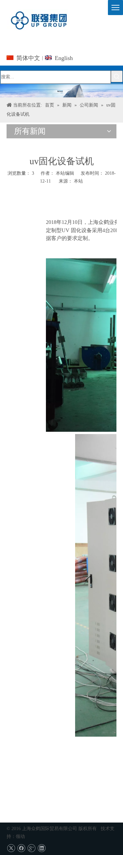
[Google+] (31, 848)
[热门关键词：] (117, 76)
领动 (20, 836)
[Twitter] (11, 848)
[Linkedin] (41, 848)
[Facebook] (21, 848)
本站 (78, 181)
